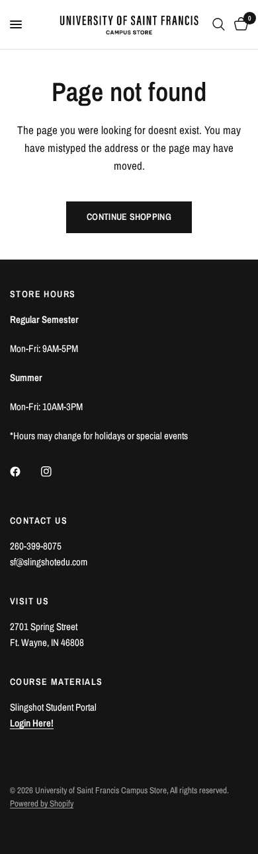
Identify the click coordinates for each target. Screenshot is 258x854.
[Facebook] (24, 471)
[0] (239, 24)
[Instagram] (55, 471)
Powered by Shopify (41, 803)
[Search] (219, 24)
